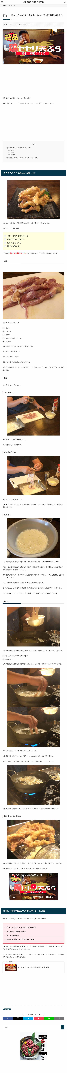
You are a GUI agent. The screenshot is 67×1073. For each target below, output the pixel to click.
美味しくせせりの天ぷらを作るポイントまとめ (23, 157)
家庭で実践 (7, 19)
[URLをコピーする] (59, 1018)
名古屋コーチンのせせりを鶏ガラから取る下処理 (33, 967)
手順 (12, 152)
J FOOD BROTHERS (33, 2)
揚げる (13, 154)
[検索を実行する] (62, 1027)
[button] (8, 1018)
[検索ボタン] (65, 2)
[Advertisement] (33, 79)
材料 (12, 150)
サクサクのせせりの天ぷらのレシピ (19, 147)
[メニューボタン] (2, 2)
